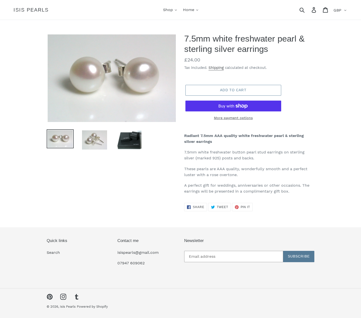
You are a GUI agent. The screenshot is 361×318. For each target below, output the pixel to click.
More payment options (233, 118)
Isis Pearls (31, 10)
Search (53, 252)
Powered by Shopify (92, 306)
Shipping (216, 67)
